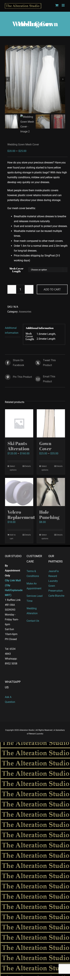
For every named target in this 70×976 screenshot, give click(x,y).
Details (28, 466)
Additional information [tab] (11, 330)
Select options (13, 468)
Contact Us (33, 620)
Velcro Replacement (21, 514)
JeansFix (53, 571)
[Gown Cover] (51, 423)
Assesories (25, 311)
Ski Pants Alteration (18, 446)
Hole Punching (49, 514)
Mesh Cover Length (16, 270)
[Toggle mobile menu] (63, 5)
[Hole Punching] (51, 492)
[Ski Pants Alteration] (19, 423)
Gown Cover (45, 446)
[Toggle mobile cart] (56, 5)
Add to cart (52, 289)
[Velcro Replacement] (19, 492)
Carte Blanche (56, 595)
